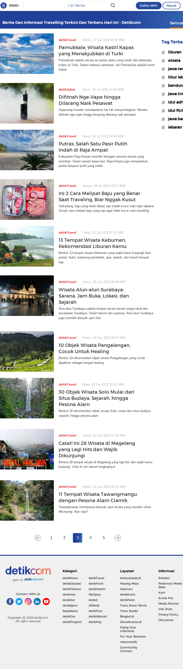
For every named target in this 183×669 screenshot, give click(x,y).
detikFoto (95, 611)
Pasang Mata (129, 583)
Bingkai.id (127, 616)
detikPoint (127, 600)
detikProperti (72, 622)
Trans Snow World (133, 605)
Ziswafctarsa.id (131, 622)
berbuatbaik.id (130, 578)
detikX (93, 600)
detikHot (69, 600)
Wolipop (95, 594)
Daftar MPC (149, 5)
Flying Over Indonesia (128, 629)
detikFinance (72, 589)
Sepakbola (70, 611)
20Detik (94, 605)
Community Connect (128, 649)
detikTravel (96, 578)
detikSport (70, 605)
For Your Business (133, 636)
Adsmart (126, 589)
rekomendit (128, 642)
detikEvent (127, 594)
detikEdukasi (72, 583)
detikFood (96, 583)
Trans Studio (129, 611)
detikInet (69, 594)
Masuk (172, 5)
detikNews (70, 578)
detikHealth (97, 589)
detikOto (69, 616)
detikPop (95, 622)
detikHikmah (98, 616)
